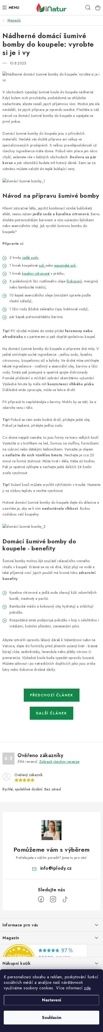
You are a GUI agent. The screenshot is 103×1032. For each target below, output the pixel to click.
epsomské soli (65, 265)
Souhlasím (51, 1017)
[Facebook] (41, 899)
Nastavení (51, 1000)
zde (87, 988)
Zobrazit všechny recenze (59, 761)
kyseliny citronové (36, 273)
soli (41, 265)
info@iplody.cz (56, 868)
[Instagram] (53, 899)
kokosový (75, 281)
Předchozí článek (51, 695)
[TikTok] (65, 899)
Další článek (51, 713)
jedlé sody (30, 257)
